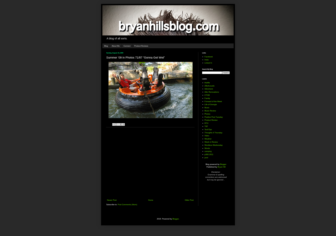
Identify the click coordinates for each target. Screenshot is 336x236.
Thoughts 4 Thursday (213, 133)
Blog (106, 46)
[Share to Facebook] (121, 124)
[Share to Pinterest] (123, 124)
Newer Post (112, 200)
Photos (207, 114)
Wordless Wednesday (213, 145)
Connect (127, 46)
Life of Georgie (210, 104)
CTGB (207, 95)
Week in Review (211, 142)
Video (206, 136)
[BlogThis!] (116, 124)
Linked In (208, 63)
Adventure (208, 89)
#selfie (207, 83)
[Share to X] (118, 124)
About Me (116, 46)
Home (150, 200)
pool (206, 158)
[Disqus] (150, 163)
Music (206, 108)
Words (207, 148)
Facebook (208, 57)
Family (207, 98)
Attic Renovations (211, 92)
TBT (206, 126)
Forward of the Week (213, 101)
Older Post (189, 200)
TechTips (208, 129)
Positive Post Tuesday (213, 117)
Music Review (210, 111)
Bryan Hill (221, 167)
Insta (206, 60)
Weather (208, 139)
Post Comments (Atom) (127, 204)
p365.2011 (208, 154)
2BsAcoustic (209, 86)
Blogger (223, 164)
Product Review (210, 120)
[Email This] (113, 124)
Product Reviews (141, 46)
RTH (206, 123)
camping (208, 151)
